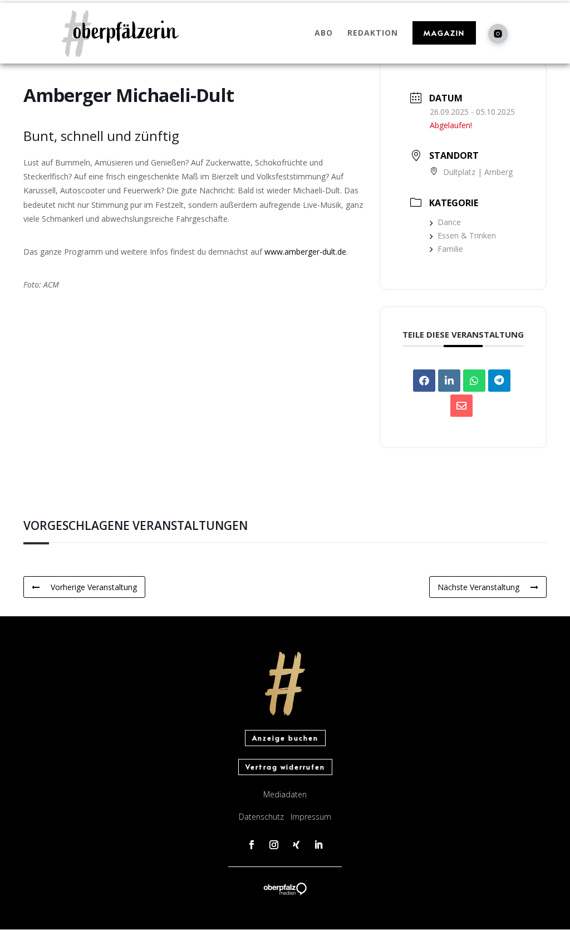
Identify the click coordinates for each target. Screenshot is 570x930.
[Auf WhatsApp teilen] (474, 380)
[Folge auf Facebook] (252, 845)
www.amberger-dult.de (305, 251)
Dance (449, 222)
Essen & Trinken (467, 235)
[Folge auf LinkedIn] (318, 845)
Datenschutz (261, 816)
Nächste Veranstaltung (478, 587)
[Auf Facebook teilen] (424, 380)
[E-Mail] (461, 406)
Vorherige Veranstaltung (94, 587)
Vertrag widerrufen (285, 766)
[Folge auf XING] (296, 845)
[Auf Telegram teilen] (499, 380)
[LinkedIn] (449, 380)
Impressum (311, 816)
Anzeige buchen (285, 737)
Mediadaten (285, 794)
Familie (450, 249)
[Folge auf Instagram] (274, 845)
